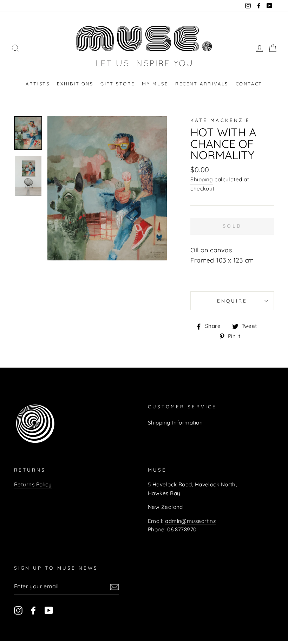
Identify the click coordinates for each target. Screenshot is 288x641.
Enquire (232, 301)
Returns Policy (33, 484)
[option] (107, 188)
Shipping (201, 179)
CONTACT (249, 83)
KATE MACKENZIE (220, 120)
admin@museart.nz (190, 521)
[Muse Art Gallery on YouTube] (49, 610)
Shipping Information (175, 422)
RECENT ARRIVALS (201, 83)
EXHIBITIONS (75, 83)
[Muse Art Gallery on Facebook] (33, 610)
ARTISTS (38, 83)
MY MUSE (155, 83)
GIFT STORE (117, 83)
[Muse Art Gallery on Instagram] (18, 610)
